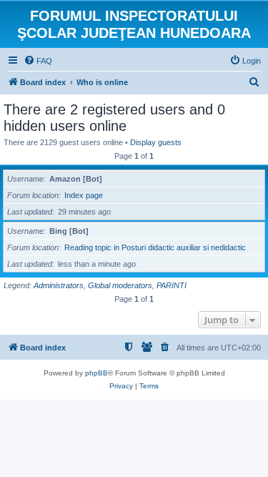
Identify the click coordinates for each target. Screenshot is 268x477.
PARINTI (172, 285)
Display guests (156, 142)
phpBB (96, 373)
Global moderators (120, 285)
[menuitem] (38, 60)
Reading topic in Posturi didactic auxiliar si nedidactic (155, 247)
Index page (83, 195)
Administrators (59, 285)
